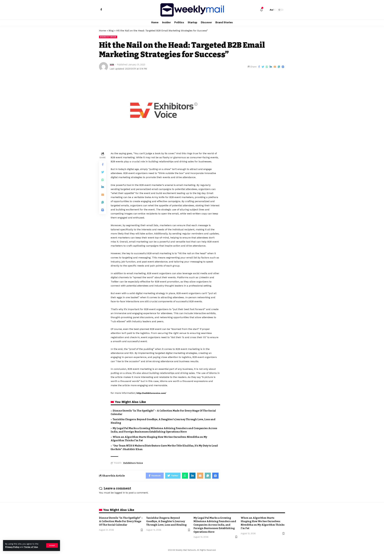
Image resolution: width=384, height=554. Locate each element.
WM (112, 64)
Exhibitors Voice (133, 463)
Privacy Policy (12, 547)
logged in (119, 492)
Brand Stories (108, 37)
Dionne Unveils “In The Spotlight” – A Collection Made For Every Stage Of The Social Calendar (121, 521)
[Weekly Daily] (192, 9)
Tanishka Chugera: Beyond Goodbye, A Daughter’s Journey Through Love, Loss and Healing (166, 521)
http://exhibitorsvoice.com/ (151, 393)
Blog (111, 30)
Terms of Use (31, 547)
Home (102, 30)
